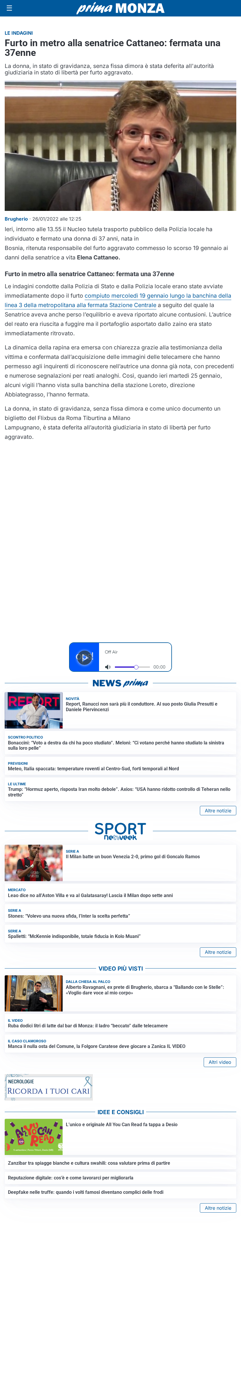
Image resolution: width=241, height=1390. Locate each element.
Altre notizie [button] (218, 811)
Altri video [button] (220, 1062)
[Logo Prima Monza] (120, 8)
